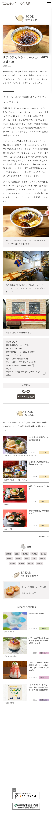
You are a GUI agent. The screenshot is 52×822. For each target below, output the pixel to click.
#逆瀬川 (12, 480)
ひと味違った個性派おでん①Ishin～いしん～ (39, 463)
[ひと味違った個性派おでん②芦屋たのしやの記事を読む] (15, 445)
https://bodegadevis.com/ (20, 365)
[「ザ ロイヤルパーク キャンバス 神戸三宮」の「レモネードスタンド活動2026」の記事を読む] (15, 692)
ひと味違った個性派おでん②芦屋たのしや (39, 438)
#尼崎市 (6, 656)
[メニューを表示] (49, 3)
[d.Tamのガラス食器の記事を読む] (15, 621)
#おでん (33, 455)
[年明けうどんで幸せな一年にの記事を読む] (15, 494)
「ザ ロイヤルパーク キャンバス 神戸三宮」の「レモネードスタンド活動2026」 (39, 687)
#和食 (28, 455)
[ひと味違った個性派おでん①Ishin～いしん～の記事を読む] (15, 469)
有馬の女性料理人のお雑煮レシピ (39, 512)
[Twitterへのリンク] (28, 391)
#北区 (5, 529)
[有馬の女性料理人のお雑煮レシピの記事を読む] (15, 518)
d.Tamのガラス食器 (36, 613)
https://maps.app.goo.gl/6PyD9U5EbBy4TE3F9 (23, 373)
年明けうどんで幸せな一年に (39, 487)
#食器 (12, 632)
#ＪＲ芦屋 (13, 455)
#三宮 (12, 703)
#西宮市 (26, 385)
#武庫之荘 (13, 656)
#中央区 (6, 504)
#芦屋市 (6, 455)
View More (42, 536)
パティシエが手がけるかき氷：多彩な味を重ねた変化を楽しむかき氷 (39, 640)
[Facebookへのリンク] (24, 391)
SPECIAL (43, 653)
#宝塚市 (6, 480)
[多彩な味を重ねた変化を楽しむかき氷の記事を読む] (15, 645)
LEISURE (43, 700)
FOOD (44, 452)
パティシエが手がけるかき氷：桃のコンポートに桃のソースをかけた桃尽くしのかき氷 (39, 666)
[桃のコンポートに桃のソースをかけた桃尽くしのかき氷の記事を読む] (15, 670)
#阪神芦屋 (21, 455)
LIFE (44, 628)
